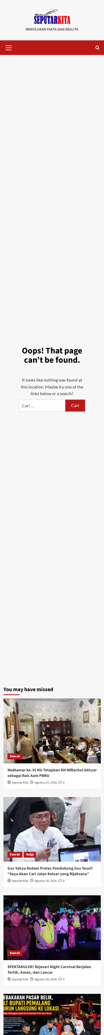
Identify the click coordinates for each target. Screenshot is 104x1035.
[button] (8, 47)
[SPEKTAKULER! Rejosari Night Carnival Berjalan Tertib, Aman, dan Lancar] (52, 927)
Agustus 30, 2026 (45, 881)
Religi (30, 854)
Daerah (15, 756)
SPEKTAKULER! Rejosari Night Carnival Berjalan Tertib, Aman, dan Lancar (49, 969)
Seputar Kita (20, 782)
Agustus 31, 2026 (45, 782)
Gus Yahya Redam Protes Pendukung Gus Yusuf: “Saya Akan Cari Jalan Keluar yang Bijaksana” (50, 871)
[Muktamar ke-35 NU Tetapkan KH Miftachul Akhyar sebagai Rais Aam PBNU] (52, 731)
